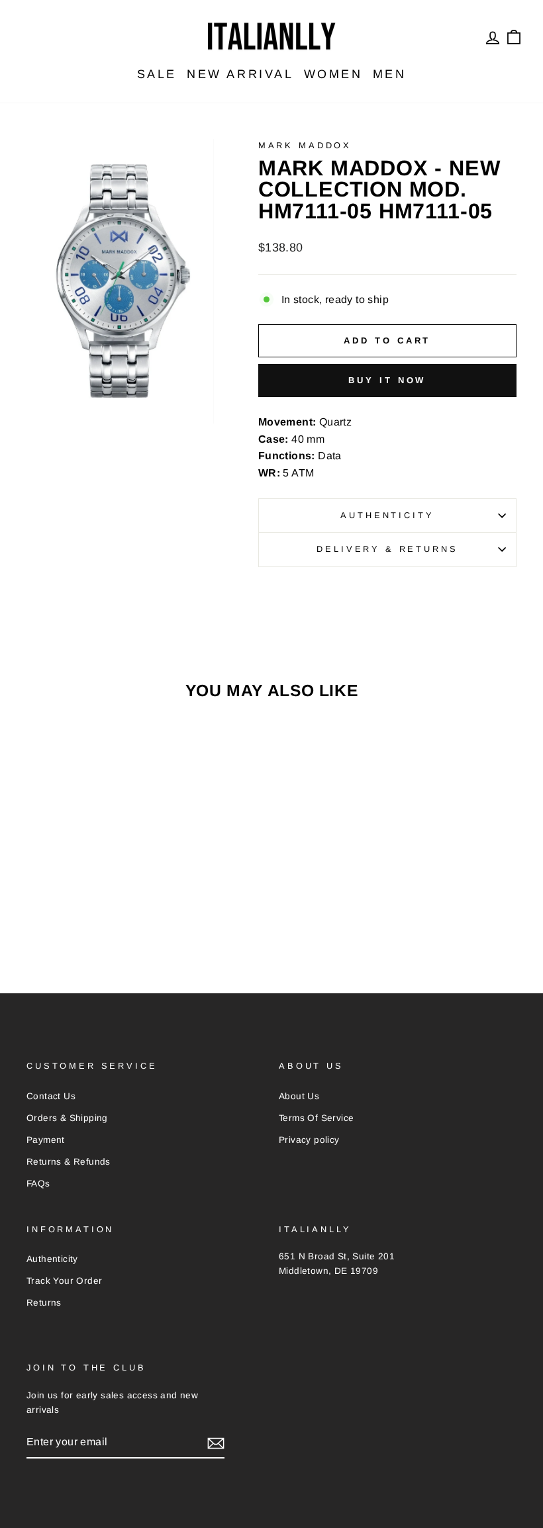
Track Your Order (64, 1281)
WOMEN (333, 74)
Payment (45, 1140)
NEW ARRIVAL (240, 74)
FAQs (38, 1184)
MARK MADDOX (305, 145)
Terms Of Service (316, 1118)
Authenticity (387, 515)
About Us (299, 1096)
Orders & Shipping (67, 1118)
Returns (44, 1303)
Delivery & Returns (387, 549)
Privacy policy (309, 1140)
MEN (390, 74)
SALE (157, 74)
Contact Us (50, 1096)
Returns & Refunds (68, 1162)
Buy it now (387, 380)
